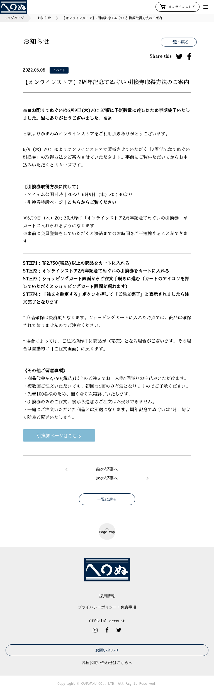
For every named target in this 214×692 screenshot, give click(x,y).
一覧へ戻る (179, 42)
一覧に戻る (107, 499)
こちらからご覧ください (91, 202)
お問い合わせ (107, 650)
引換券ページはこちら (59, 435)
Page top (107, 532)
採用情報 (107, 596)
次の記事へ (107, 478)
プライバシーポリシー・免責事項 (107, 607)
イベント (59, 70)
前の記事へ (107, 469)
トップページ (14, 18)
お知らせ (44, 18)
